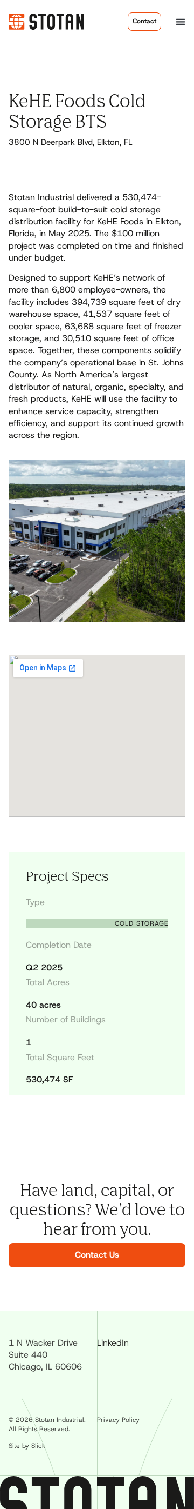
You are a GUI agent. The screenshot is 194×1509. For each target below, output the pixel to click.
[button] (181, 21)
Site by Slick (27, 1445)
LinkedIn (113, 1342)
